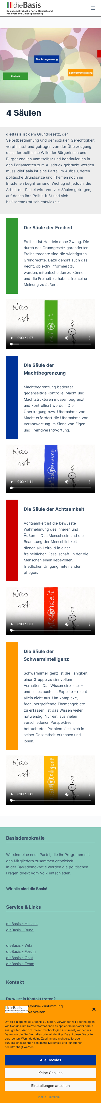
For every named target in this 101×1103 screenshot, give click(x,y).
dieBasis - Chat (19, 957)
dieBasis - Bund (20, 930)
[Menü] (93, 8)
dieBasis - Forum (21, 951)
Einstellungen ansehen (50, 1085)
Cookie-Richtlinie (48, 1097)
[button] (94, 1009)
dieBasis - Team (20, 963)
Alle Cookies (50, 1060)
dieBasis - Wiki (19, 945)
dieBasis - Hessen (22, 923)
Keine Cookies (50, 1073)
